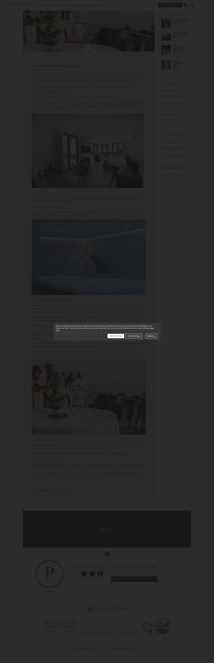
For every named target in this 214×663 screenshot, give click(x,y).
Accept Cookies (115, 336)
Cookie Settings (133, 336)
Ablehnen (151, 336)
